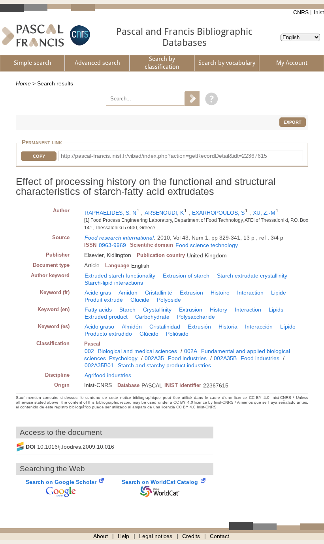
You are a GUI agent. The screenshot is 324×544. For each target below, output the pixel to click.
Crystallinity (157, 309)
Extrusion (191, 292)
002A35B (225, 358)
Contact (219, 536)
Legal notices (155, 536)
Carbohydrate (152, 317)
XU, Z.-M (264, 213)
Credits (191, 536)
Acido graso (99, 326)
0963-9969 (112, 245)
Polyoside (169, 300)
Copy (39, 156)
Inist (319, 12)
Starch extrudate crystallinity (252, 275)
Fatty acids (98, 309)
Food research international (119, 237)
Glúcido (148, 334)
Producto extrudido (108, 334)
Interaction (250, 292)
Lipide (278, 292)
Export (292, 122)
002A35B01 (99, 365)
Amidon (128, 292)
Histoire (220, 292)
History (218, 309)
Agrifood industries (108, 375)
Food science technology (206, 245)
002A (190, 351)
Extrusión (199, 326)
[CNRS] (79, 35)
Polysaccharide (196, 317)
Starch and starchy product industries (164, 365)
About (100, 536)
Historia (228, 326)
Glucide (139, 300)
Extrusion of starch (186, 275)
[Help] (209, 98)
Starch (127, 309)
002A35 (154, 358)
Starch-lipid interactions (114, 283)
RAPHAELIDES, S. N (110, 213)
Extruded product (106, 317)
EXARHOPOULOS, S (218, 213)
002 (89, 351)
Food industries (187, 358)
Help (123, 536)
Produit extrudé (104, 300)
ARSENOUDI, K (164, 213)
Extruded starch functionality (120, 275)
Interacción (259, 326)
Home (23, 83)
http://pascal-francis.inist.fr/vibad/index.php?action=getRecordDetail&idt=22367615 (164, 156)
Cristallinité (158, 292)
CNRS (301, 12)
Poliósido (177, 334)
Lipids (276, 309)
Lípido (288, 326)
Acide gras (98, 292)
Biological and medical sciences (137, 351)
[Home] (33, 35)
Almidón (132, 326)
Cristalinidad (164, 326)
